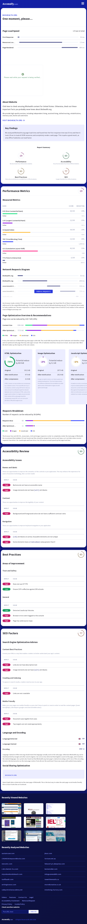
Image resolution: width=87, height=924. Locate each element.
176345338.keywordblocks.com (13, 859)
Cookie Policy (20, 904)
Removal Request (28, 901)
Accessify (10, 4)
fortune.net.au (50, 859)
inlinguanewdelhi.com (53, 874)
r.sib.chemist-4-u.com (10, 869)
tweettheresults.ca (52, 879)
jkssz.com (48, 853)
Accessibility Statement (11, 901)
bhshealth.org (10, 15)
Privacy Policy (7, 904)
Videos (4, 897)
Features (12, 897)
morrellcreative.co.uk (53, 884)
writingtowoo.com (9, 884)
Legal (31, 897)
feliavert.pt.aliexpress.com (55, 864)
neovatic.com (7, 864)
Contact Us (22, 897)
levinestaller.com (51, 869)
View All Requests (43, 291)
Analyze (34, 912)
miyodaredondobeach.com (12, 874)
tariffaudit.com (7, 879)
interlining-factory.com (53, 890)
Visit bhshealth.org (12, 120)
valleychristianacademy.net (12, 890)
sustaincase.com (8, 853)
